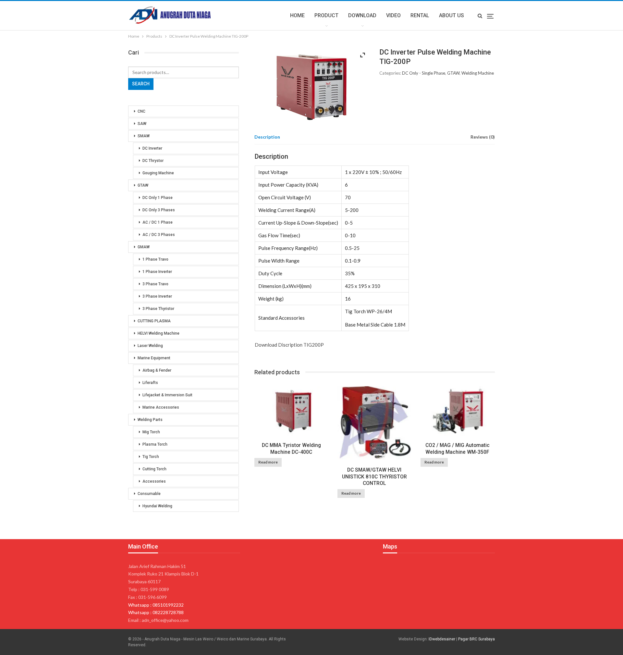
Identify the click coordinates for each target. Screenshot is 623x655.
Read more (268, 462)
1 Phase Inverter (157, 271)
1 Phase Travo (155, 259)
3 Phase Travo (155, 284)
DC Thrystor (153, 160)
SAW (142, 123)
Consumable (149, 493)
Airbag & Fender (156, 370)
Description (267, 137)
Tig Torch (150, 456)
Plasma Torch (154, 444)
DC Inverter (152, 148)
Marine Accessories (160, 407)
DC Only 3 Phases (158, 210)
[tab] (267, 137)
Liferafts (150, 382)
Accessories (154, 481)
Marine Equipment (154, 358)
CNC (141, 111)
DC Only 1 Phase (157, 197)
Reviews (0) (482, 137)
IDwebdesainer (442, 639)
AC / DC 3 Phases (158, 234)
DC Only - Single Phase (423, 73)
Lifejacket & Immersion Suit (167, 395)
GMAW (144, 247)
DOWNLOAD (362, 15)
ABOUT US (451, 15)
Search (141, 83)
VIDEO (393, 15)
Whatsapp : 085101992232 (156, 605)
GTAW (453, 73)
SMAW (144, 136)
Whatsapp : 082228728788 (156, 612)
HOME (297, 15)
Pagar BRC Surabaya (476, 639)
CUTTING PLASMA (154, 321)
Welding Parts (150, 419)
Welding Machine (477, 73)
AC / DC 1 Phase (157, 222)
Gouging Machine (158, 173)
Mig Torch (151, 432)
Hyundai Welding (157, 506)
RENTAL (419, 15)
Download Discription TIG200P (289, 345)
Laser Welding (150, 345)
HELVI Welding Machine (158, 333)
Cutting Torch (154, 469)
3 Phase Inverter (157, 296)
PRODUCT (326, 15)
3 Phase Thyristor (158, 308)
